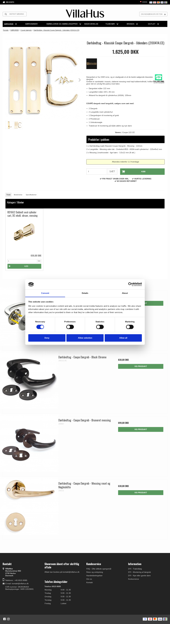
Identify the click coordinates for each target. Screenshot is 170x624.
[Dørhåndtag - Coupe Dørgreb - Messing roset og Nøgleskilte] (29, 506)
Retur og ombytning (94, 572)
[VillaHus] (85, 14)
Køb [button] (143, 171)
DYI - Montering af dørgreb (139, 572)
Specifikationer (31, 195)
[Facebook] (4, 618)
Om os (89, 579)
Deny (46, 338)
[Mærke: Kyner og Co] (93, 65)
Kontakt (89, 582)
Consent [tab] (45, 293)
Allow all (123, 338)
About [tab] (125, 293)
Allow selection (85, 338)
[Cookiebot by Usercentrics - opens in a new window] (130, 284)
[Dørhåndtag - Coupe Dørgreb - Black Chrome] (29, 380)
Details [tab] (85, 293)
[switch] (70, 327)
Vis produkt (140, 366)
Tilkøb (8, 195)
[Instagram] (8, 618)
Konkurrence (133, 579)
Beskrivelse (18, 195)
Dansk (144, 2)
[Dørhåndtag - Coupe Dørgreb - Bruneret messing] (29, 443)
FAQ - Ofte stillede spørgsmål (98, 569)
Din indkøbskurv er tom (151, 14)
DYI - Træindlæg (135, 569)
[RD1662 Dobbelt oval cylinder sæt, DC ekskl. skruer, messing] (24, 236)
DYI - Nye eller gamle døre (139, 575)
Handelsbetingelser (94, 575)
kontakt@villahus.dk (20, 583)
